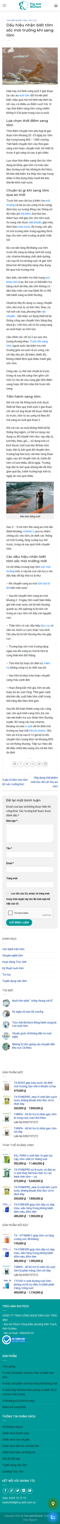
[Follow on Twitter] (17, 1491)
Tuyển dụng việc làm (14, 981)
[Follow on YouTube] (30, 1491)
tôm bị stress (37, 730)
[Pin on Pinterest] (39, 764)
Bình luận (12, 820)
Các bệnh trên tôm (13, 949)
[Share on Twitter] (27, 764)
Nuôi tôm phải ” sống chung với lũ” (32, 1000)
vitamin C (28, 531)
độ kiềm (26, 213)
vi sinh (29, 726)
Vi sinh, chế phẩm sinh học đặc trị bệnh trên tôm (28, 1375)
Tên (9, 848)
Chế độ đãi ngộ (11, 1458)
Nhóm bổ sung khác (14, 1407)
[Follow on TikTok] (11, 1491)
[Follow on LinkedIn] (23, 1491)
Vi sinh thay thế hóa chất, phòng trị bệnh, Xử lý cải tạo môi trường (29, 1392)
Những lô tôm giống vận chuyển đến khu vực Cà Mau (33, 1046)
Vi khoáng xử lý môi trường (18, 1400)
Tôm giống (8, 1366)
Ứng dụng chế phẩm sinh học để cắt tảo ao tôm (44, 782)
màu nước (24, 226)
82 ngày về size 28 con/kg (27, 1011)
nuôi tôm (24, 95)
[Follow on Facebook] (5, 1491)
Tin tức (32, 20)
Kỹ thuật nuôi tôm (13, 968)
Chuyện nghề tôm (16, 20)
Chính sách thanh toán (15, 1433)
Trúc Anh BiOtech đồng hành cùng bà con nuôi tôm (34, 1024)
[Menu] (4, 5)
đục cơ (45, 625)
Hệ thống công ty (12, 1426)
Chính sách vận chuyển (15, 1439)
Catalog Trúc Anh (12, 1471)
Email (10, 863)
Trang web (12, 878)
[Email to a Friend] (33, 764)
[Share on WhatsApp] (15, 764)
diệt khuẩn (35, 222)
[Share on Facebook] (21, 764)
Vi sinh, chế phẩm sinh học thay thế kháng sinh (29, 1383)
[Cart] (56, 5)
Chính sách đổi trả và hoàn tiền (20, 1445)
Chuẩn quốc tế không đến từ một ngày (32, 1035)
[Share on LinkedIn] (45, 764)
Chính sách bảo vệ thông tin (18, 1452)
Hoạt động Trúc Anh (14, 961)
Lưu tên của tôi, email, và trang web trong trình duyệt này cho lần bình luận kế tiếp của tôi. (28, 898)
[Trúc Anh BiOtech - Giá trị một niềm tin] (30, 5)
